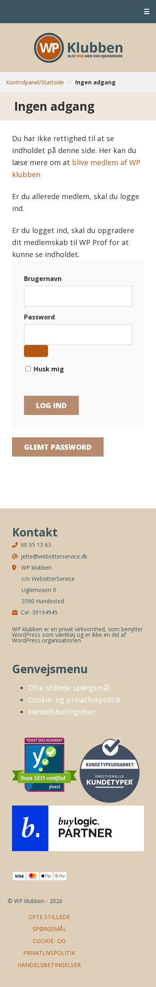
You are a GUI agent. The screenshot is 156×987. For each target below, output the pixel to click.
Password (39, 317)
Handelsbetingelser (61, 711)
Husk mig (48, 369)
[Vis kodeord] (36, 351)
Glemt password (58, 447)
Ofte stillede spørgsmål (69, 687)
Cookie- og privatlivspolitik (74, 699)
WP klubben (78, 47)
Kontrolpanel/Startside (35, 82)
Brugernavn (43, 278)
